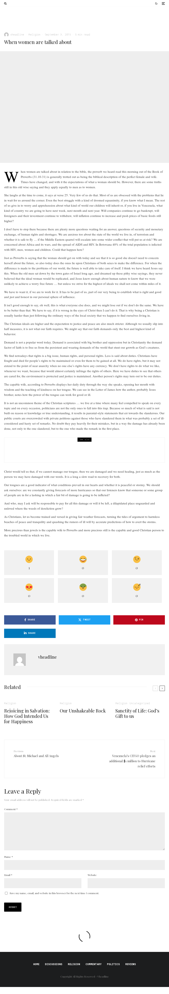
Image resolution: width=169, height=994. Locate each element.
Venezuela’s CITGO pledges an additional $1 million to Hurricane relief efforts (132, 758)
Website (92, 875)
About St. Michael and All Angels (36, 753)
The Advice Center (25, 455)
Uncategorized (139, 703)
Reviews (130, 964)
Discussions (53, 964)
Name (8, 856)
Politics (113, 964)
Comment (11, 809)
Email (8, 875)
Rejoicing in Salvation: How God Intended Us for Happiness (37, 22)
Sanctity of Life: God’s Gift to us (137, 713)
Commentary (93, 964)
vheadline (17, 34)
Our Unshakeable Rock (104, 20)
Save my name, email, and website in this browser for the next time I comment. (54, 893)
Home (36, 964)
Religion (10, 15)
